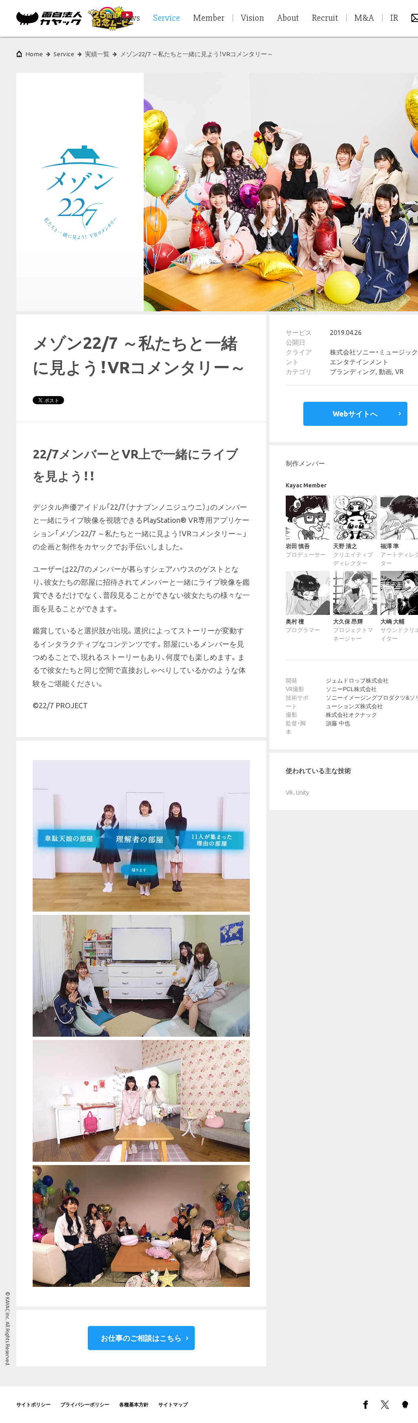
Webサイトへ (355, 414)
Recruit (325, 18)
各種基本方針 (134, 1404)
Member (209, 18)
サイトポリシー (33, 1404)
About (288, 18)
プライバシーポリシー (84, 1404)
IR (394, 18)
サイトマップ (173, 1404)
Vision (252, 18)
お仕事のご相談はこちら (141, 1338)
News (130, 18)
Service (63, 54)
